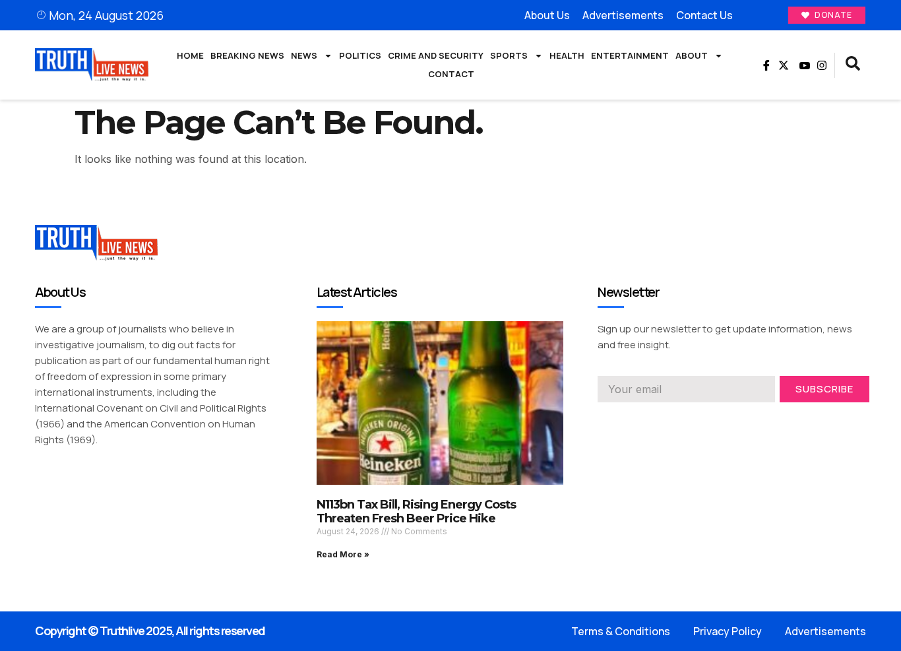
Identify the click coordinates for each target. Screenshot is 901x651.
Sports (509, 55)
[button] (853, 65)
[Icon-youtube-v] (802, 65)
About (691, 55)
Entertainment (630, 55)
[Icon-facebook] (764, 65)
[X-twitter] (783, 65)
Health (566, 55)
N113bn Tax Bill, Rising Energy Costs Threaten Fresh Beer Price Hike (416, 511)
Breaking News (247, 55)
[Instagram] (822, 65)
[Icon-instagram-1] (650, 421)
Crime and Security (435, 55)
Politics (360, 55)
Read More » (343, 554)
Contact (451, 74)
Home (190, 55)
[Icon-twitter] (626, 421)
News (304, 55)
